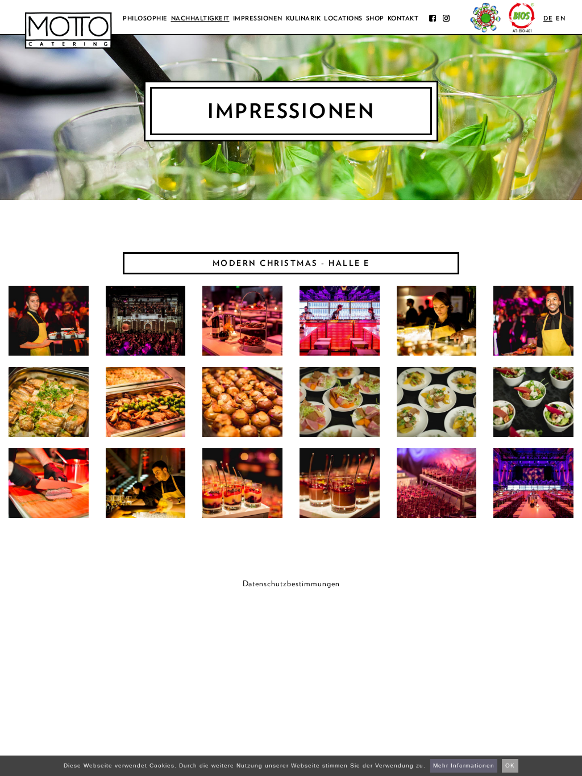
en (560, 18)
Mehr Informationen (463, 765)
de (547, 18)
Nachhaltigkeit (200, 18)
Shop (375, 18)
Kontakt (403, 18)
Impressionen (257, 18)
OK (510, 765)
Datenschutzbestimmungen (291, 583)
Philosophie (145, 18)
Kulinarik (303, 18)
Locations (343, 18)
